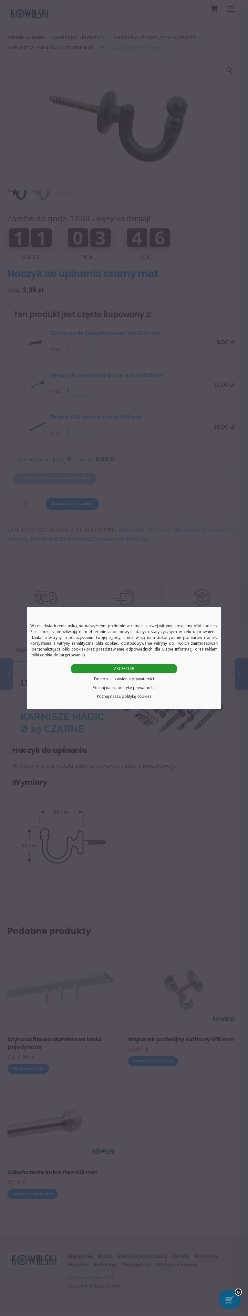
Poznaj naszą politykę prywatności (124, 687)
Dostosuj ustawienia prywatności (124, 679)
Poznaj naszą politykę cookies (124, 696)
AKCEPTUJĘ (124, 668)
